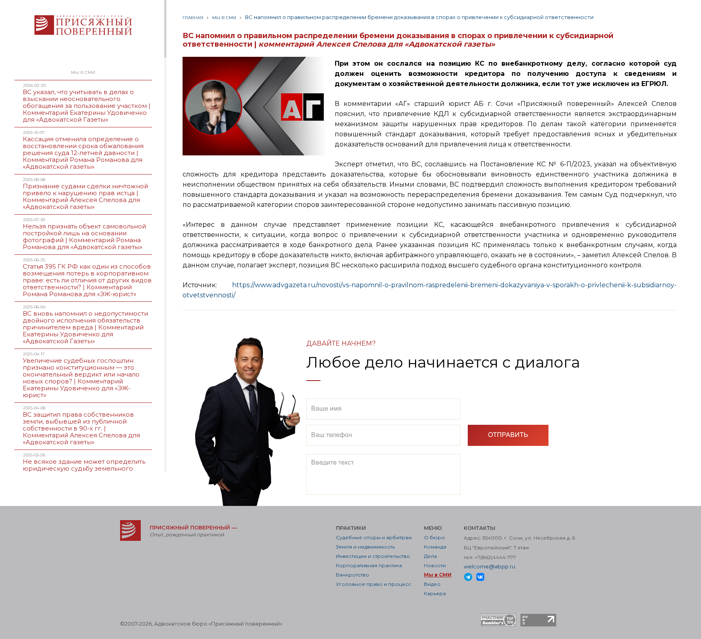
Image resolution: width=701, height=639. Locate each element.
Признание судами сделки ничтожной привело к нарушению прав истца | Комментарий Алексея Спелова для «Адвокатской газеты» (85, 196)
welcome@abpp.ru (489, 566)
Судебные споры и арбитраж (374, 537)
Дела (430, 556)
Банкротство (352, 575)
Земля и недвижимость (365, 547)
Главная (193, 17)
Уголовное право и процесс (373, 584)
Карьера (435, 593)
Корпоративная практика (369, 565)
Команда (435, 547)
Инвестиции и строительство (373, 556)
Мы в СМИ (224, 17)
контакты (479, 528)
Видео (432, 584)
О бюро (434, 537)
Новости (435, 565)
